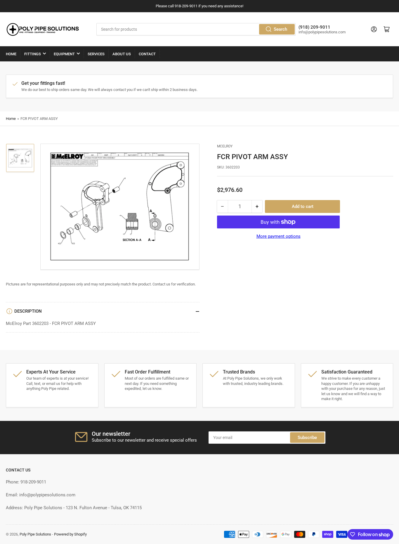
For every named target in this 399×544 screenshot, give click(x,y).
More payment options (278, 236)
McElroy (225, 146)
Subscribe (307, 437)
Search (280, 29)
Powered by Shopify (70, 534)
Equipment (64, 54)
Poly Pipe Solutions (35, 534)
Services (96, 54)
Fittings (32, 54)
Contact (147, 54)
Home (11, 54)
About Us (121, 54)
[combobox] (195, 29)
